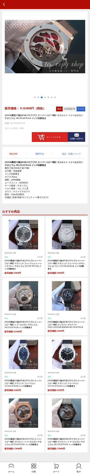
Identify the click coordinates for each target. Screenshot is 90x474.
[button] (35, 97)
